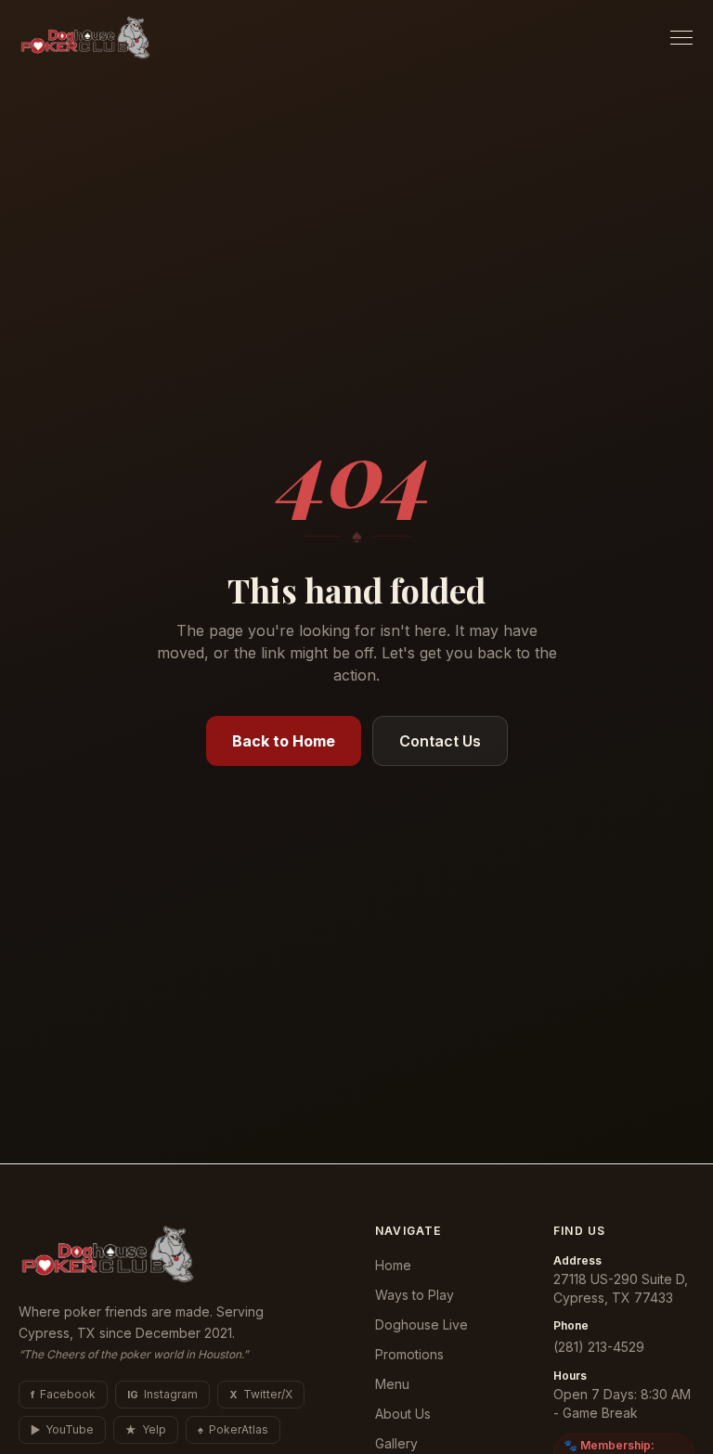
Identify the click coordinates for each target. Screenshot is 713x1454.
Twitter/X (260, 1394)
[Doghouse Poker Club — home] (85, 37)
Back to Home (283, 741)
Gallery (396, 1443)
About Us (403, 1414)
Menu (392, 1384)
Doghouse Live (421, 1324)
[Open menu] (681, 37)
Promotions (409, 1354)
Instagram (162, 1394)
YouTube (62, 1429)
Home (393, 1265)
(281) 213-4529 (598, 1347)
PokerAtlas (233, 1429)
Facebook (63, 1394)
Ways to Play (414, 1295)
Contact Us (440, 741)
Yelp (145, 1429)
